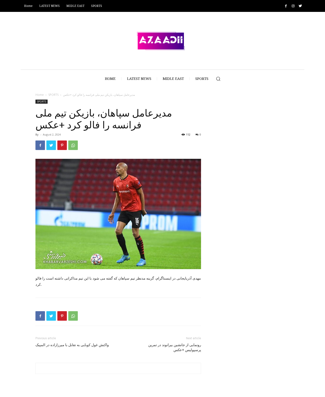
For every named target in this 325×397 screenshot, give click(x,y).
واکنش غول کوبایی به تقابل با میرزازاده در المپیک (72, 345)
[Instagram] (293, 6)
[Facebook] (286, 6)
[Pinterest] (62, 145)
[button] (218, 79)
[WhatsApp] (73, 145)
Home (39, 95)
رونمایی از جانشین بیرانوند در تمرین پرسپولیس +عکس (174, 347)
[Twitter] (300, 6)
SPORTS (53, 95)
